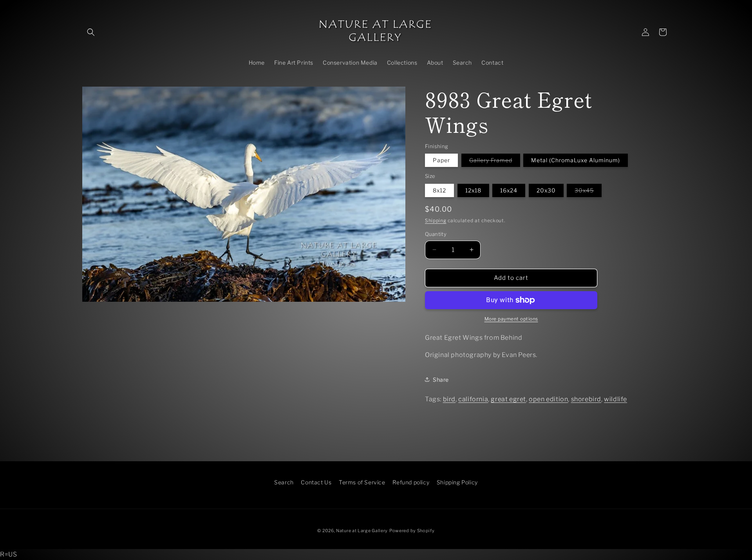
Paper (441, 160)
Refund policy (410, 482)
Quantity (435, 234)
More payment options (511, 319)
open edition (548, 399)
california (473, 399)
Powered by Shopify (412, 530)
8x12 (439, 190)
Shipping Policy (457, 482)
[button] (90, 32)
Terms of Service (362, 482)
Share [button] (441, 379)
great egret (508, 399)
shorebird (586, 399)
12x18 (473, 190)
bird (449, 399)
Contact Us (316, 482)
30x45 (588, 192)
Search (284, 482)
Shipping (435, 220)
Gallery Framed (494, 161)
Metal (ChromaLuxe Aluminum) (575, 160)
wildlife (615, 399)
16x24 (508, 190)
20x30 (546, 190)
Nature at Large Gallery (362, 530)
